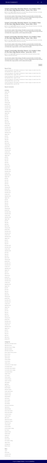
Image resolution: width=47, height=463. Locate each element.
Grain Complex (7, 400)
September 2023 (8, 153)
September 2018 (8, 250)
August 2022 (7, 176)
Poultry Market (7, 424)
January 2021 (7, 210)
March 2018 (7, 257)
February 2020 (7, 227)
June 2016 (6, 289)
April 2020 (6, 224)
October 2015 (7, 303)
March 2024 (7, 143)
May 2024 (6, 139)
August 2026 (7, 92)
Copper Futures (7, 373)
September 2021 (8, 196)
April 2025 (6, 120)
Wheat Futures (7, 445)
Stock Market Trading (9, 440)
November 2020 (8, 213)
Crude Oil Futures (8, 378)
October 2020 (7, 215)
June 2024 (6, 137)
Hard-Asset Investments (21, 13)
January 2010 (7, 338)
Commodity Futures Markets (10, 368)
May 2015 (6, 312)
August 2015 (7, 307)
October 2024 (7, 130)
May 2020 (6, 222)
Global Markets (14, 13)
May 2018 (6, 254)
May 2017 (6, 271)
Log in (6, 450)
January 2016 (7, 298)
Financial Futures (8, 393)
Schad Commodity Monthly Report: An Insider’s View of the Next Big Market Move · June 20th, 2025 (23, 23)
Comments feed (8, 454)
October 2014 (7, 324)
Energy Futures (7, 385)
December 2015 (8, 300)
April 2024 (6, 141)
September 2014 (8, 326)
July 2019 (6, 240)
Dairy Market (7, 382)
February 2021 (7, 208)
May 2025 (6, 118)
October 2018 (7, 249)
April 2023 (6, 162)
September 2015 (8, 305)
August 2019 (7, 238)
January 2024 (7, 146)
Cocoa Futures (7, 361)
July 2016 (6, 287)
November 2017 (8, 264)
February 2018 (7, 259)
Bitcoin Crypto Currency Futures (11, 352)
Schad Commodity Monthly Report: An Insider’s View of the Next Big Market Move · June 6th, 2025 (23, 51)
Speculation (7, 437)
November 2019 (8, 233)
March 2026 (7, 100)
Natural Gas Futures (8, 419)
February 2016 (7, 296)
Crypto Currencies (8, 380)
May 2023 (6, 160)
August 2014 (7, 328)
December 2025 (8, 106)
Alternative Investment (33, 12)
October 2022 (7, 173)
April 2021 (6, 204)
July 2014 (6, 330)
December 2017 (8, 263)
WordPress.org (7, 455)
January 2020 (7, 229)
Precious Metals (8, 426)
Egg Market (7, 384)
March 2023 (7, 164)
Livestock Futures (8, 414)
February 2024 (7, 144)
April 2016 (6, 293)
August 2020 (7, 218)
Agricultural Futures (8, 345)
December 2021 (8, 190)
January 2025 (7, 125)
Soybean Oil (7, 435)
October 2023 (7, 151)
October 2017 (7, 266)
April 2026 (6, 99)
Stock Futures (7, 438)
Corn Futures (7, 375)
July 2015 (6, 308)
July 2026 (6, 93)
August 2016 (7, 286)
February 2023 (7, 166)
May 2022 (6, 181)
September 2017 (8, 268)
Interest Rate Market (8, 412)
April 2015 (6, 314)
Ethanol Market (7, 387)
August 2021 (7, 197)
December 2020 (8, 211)
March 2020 (7, 226)
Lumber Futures (8, 415)
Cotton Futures (7, 377)
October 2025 (7, 109)
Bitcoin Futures (7, 354)
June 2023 (6, 159)
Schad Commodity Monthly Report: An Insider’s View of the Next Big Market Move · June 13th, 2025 (23, 37)
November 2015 (8, 301)
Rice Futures (7, 430)
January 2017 (7, 277)
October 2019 (7, 234)
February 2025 (7, 123)
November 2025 (8, 107)
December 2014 (8, 321)
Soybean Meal (7, 433)
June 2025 (6, 116)
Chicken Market (7, 359)
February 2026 (7, 102)
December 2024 (8, 127)
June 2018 (6, 252)
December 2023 (8, 148)
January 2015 (7, 319)
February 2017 (7, 275)
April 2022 (6, 183)
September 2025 (8, 111)
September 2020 (8, 217)
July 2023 (6, 157)
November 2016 (8, 280)
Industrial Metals (8, 408)
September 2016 (8, 284)
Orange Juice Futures (8, 421)
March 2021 (7, 206)
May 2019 (6, 243)
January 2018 (7, 261)
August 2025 (7, 113)
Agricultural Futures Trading (10, 347)
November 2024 (8, 129)
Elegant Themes (20, 461)
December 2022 (8, 169)
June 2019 (6, 241)
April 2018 (6, 256)
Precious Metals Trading (9, 428)
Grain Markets (7, 403)
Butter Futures (7, 356)
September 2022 (8, 174)
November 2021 (8, 192)
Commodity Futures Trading (10, 370)
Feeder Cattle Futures (9, 391)
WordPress (32, 461)
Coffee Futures (7, 363)
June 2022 (6, 180)
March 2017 (7, 273)
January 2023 (7, 167)
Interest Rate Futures (9, 410)
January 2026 (7, 104)
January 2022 (7, 189)
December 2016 (8, 278)
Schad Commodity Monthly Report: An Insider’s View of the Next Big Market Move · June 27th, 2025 (23, 9)
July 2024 (6, 136)
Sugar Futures (7, 442)
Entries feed (7, 452)
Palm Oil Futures (8, 423)
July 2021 (6, 199)
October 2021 (7, 194)
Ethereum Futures (8, 389)
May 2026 (6, 97)
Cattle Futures (7, 357)
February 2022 (7, 187)
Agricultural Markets (8, 348)
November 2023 (8, 150)
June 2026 (6, 95)
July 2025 (6, 114)
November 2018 (8, 247)
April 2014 (6, 335)
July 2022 (6, 178)
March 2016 (7, 294)
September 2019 (8, 236)
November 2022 (8, 171)
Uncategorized (7, 444)
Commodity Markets (8, 371)
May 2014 (6, 333)
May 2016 (6, 291)
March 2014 (7, 337)
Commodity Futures (8, 366)
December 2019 (8, 231)
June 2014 (6, 331)
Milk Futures (7, 417)
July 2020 (6, 220)
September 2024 (8, 132)
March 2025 (7, 121)
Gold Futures (7, 398)
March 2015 (7, 316)
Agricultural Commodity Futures (22, 12)
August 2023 (7, 155)
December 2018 (8, 245)
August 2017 (7, 270)
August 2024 (7, 134)
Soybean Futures (8, 431)
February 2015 (7, 317)
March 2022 (7, 185)
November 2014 (8, 323)
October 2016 (7, 282)
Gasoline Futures (8, 394)
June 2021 (6, 201)
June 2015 (6, 310)
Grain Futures (7, 401)
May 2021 (6, 203)
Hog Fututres (7, 407)
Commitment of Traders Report (11, 364)
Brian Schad (8, 12)
